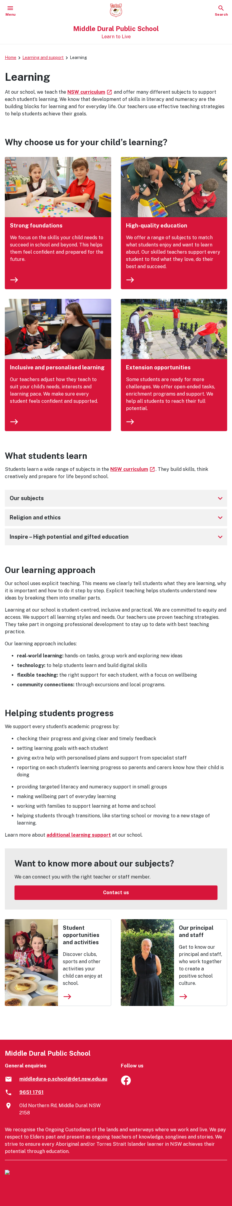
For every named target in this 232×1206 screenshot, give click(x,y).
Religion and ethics (117, 517)
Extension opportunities (158, 367)
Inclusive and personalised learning (57, 367)
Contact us (116, 892)
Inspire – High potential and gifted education (117, 536)
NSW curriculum (90, 92)
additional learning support (79, 835)
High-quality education (156, 225)
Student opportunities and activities (81, 935)
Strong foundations (36, 225)
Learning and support (43, 57)
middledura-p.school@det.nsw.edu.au (63, 1079)
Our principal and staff (196, 931)
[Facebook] (126, 1083)
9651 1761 (31, 1092)
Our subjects (117, 498)
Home (10, 57)
